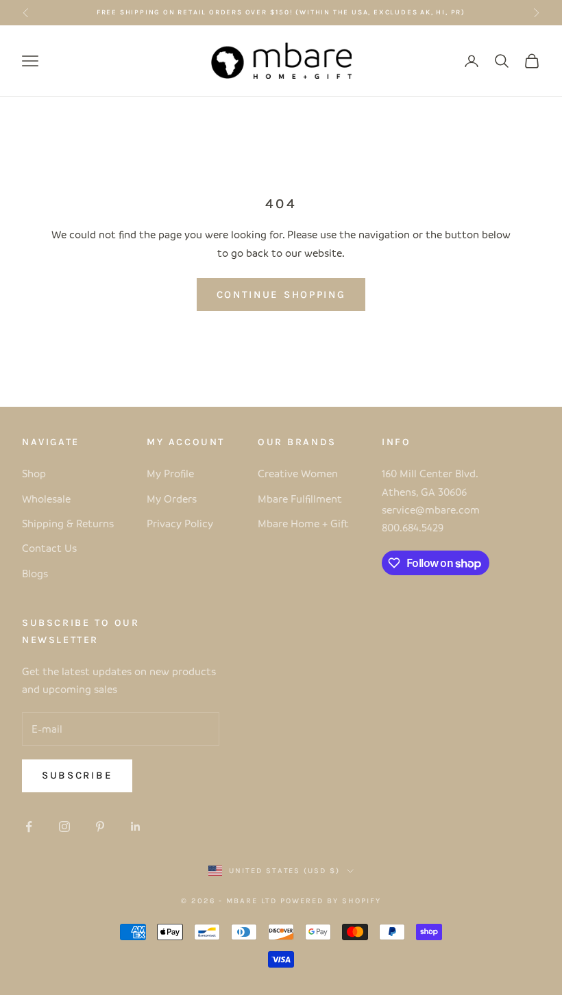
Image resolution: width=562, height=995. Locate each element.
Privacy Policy (180, 523)
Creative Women (298, 473)
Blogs (35, 573)
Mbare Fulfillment (300, 498)
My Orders (172, 498)
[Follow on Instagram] (64, 826)
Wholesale (46, 498)
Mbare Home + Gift (303, 523)
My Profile (170, 473)
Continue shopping (281, 294)
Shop (34, 473)
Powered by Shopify (330, 900)
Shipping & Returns (68, 523)
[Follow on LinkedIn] (136, 826)
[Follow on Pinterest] (100, 826)
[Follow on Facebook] (29, 826)
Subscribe (77, 775)
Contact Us (49, 548)
